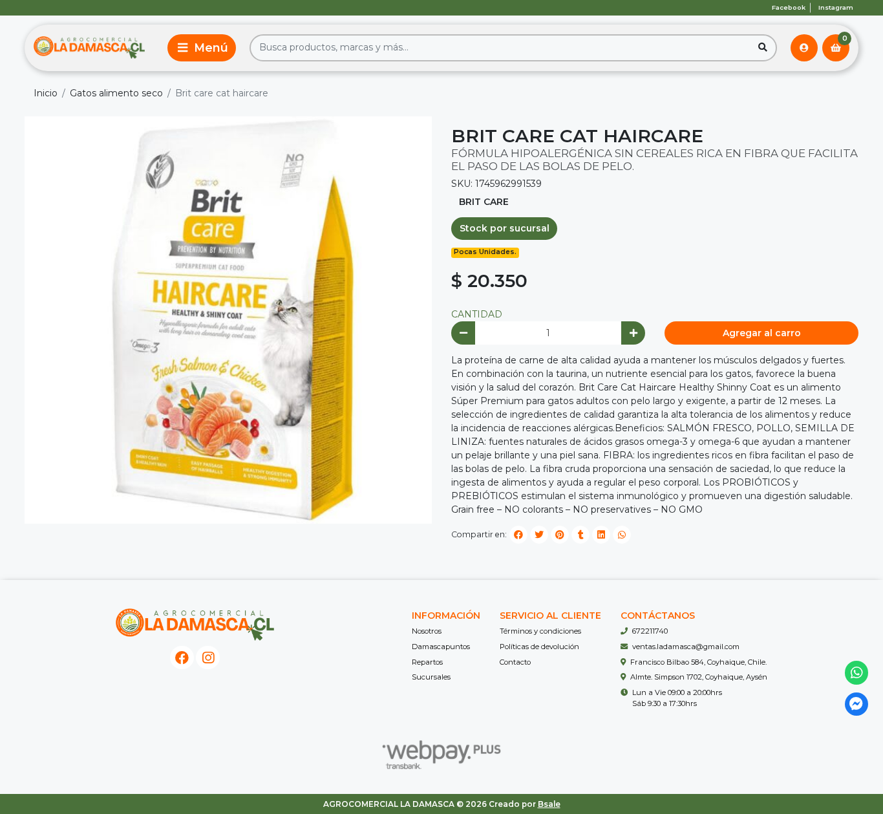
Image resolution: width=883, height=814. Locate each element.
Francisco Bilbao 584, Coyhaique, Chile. (698, 662)
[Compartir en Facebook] (518, 535)
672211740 (650, 631)
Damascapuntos (441, 646)
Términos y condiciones (540, 631)
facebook (788, 7)
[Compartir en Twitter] (539, 535)
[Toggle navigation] (201, 47)
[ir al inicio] (195, 624)
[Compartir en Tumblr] (580, 535)
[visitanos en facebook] (182, 658)
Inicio (46, 93)
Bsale (549, 804)
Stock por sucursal (504, 228)
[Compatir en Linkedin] (601, 535)
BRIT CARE (484, 202)
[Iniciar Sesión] (804, 47)
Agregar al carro (762, 333)
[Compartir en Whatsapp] (622, 535)
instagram (835, 7)
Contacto (515, 662)
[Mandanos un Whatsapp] (857, 673)
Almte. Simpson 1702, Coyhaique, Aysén (698, 676)
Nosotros (427, 631)
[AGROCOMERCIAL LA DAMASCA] (89, 48)
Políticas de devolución (539, 646)
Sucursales (431, 676)
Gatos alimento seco (116, 93)
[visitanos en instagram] (208, 658)
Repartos (427, 662)
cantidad (476, 314)
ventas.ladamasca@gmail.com (685, 646)
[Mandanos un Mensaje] (857, 704)
